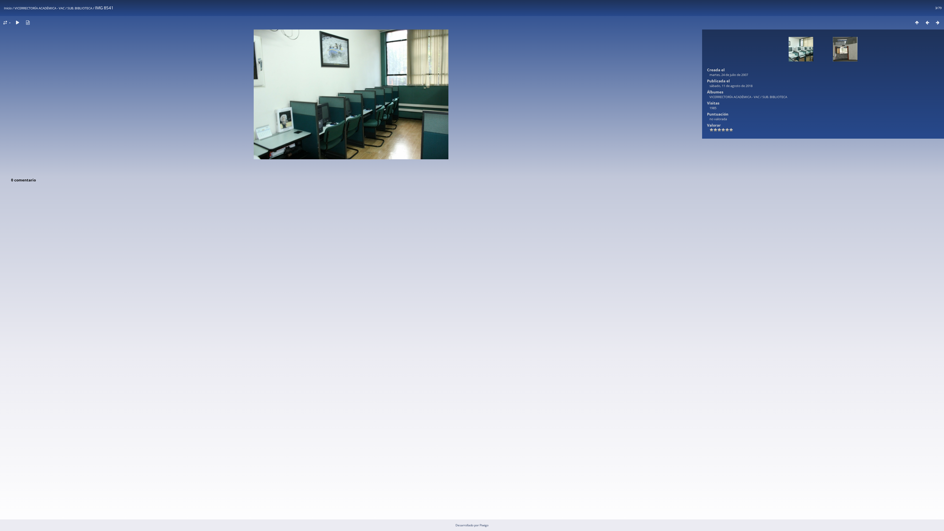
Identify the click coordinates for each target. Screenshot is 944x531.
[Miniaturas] (917, 22)
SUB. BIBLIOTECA (79, 8)
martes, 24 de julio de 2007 (728, 75)
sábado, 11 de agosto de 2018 (730, 86)
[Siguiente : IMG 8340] (937, 22)
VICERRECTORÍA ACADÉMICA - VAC (40, 8)
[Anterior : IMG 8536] (927, 22)
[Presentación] (17, 22)
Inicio (8, 8)
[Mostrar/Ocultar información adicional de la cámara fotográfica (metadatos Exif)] (28, 22)
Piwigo (484, 525)
